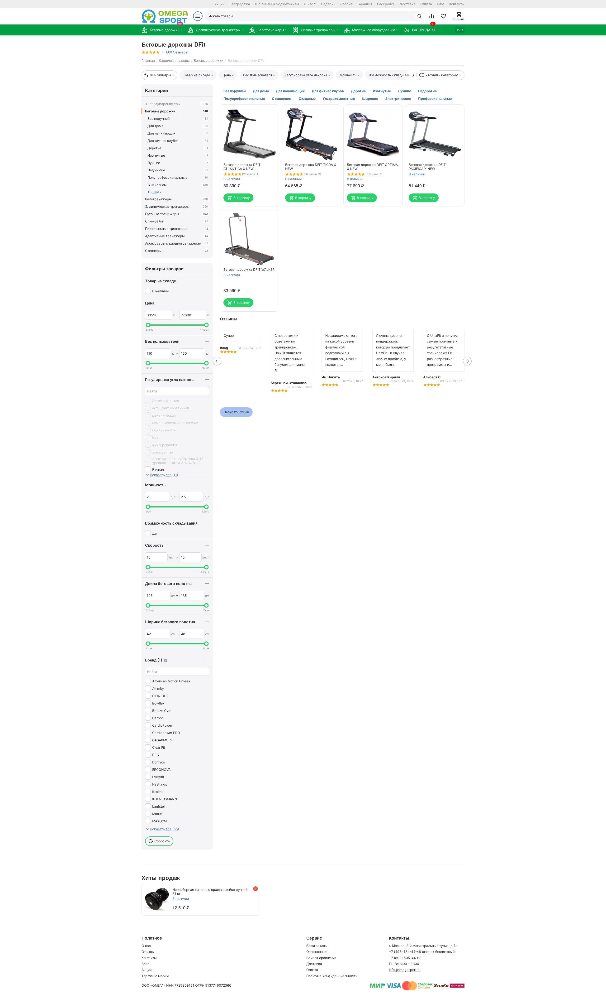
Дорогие (177, 148)
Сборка (346, 4)
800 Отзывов (176, 52)
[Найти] (419, 16)
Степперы (176, 251)
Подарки (328, 4)
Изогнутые (177, 155)
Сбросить (162, 841)
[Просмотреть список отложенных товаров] (443, 16)
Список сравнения (321, 958)
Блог (440, 4)
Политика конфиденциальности (331, 976)
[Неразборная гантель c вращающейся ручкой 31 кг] (157, 899)
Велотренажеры (176, 199)
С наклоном (177, 185)
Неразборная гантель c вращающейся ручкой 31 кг (209, 892)
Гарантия (364, 4)
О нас (308, 4)
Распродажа (239, 4)
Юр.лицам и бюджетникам (277, 4)
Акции (219, 4)
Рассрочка (386, 4)
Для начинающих (177, 133)
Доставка (407, 4)
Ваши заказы (316, 946)
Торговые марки (155, 976)
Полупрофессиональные (177, 177)
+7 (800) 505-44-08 (405, 958)
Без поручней (177, 118)
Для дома (177, 126)
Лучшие (177, 163)
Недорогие (177, 170)
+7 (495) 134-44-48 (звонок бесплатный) (422, 952)
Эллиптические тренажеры (176, 206)
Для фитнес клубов (177, 141)
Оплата (426, 4)
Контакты (456, 4)
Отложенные (316, 952)
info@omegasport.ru (405, 970)
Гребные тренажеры (176, 214)
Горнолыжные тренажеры (176, 229)
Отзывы (148, 952)
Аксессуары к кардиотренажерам (176, 243)
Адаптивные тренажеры (176, 236)
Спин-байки (176, 221)
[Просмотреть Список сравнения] (431, 16)
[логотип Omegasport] (165, 16)
